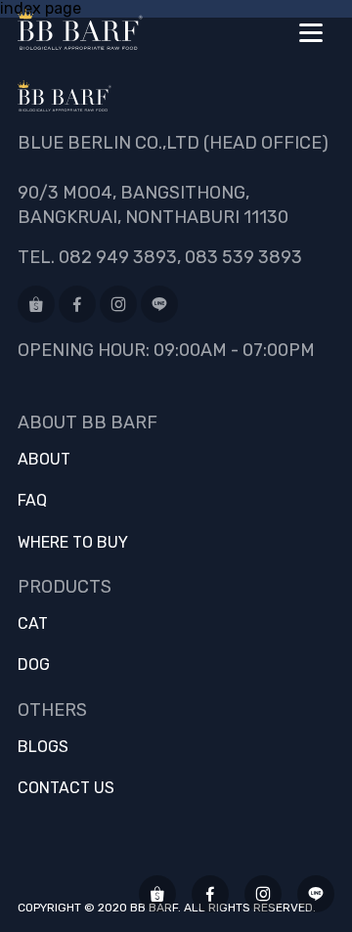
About (44, 459)
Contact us (66, 788)
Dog (34, 665)
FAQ (32, 501)
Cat (33, 624)
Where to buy (73, 543)
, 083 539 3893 (239, 257)
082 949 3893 (118, 257)
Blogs (43, 747)
